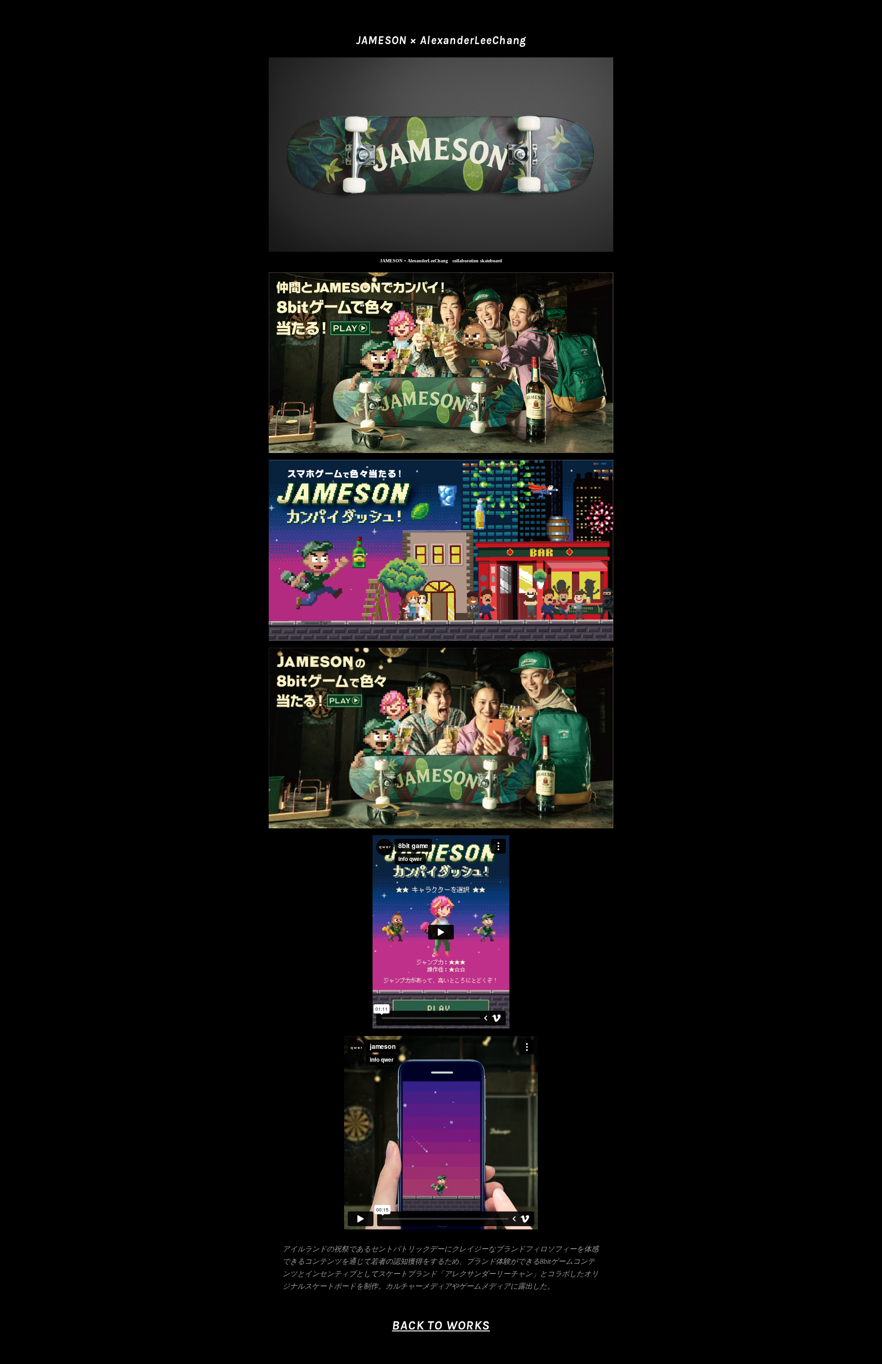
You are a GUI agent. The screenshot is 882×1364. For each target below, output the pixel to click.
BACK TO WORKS (441, 1325)
